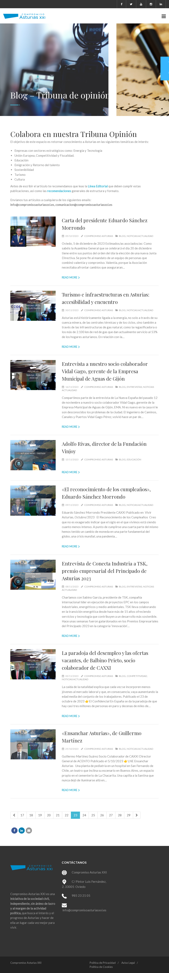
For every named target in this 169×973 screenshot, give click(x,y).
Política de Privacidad (103, 962)
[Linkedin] (22, 830)
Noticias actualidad (140, 235)
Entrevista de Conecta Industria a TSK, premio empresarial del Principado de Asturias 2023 (104, 570)
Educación (134, 459)
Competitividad (137, 676)
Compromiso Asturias (98, 235)
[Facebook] (14, 830)
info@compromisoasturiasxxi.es (84, 910)
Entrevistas (134, 386)
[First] (14, 815)
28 (120, 815)
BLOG (122, 235)
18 (31, 815)
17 (22, 815)
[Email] (29, 830)
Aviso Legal (128, 962)
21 (58, 815)
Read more (69, 277)
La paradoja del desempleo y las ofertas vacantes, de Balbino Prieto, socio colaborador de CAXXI (105, 660)
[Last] (137, 815)
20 (49, 815)
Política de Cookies (101, 966)
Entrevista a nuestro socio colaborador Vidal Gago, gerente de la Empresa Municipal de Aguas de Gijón (105, 371)
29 (128, 815)
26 (102, 815)
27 (111, 815)
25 (93, 815)
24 (84, 815)
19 (40, 815)
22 (66, 815)
